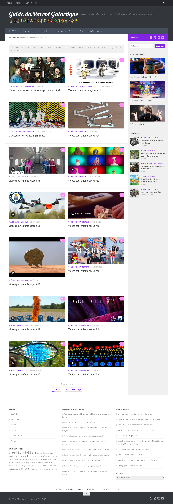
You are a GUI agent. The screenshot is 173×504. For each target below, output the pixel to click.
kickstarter (22, 463)
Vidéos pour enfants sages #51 (24, 225)
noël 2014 (21, 466)
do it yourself (36, 456)
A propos (19, 3)
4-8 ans (20, 452)
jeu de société (42, 459)
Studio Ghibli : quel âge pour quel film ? (92, 436)
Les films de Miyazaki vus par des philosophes (134, 449)
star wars (25, 468)
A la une (143, 138)
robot (45, 466)
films (10, 459)
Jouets (35, 31)
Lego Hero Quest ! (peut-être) (151, 192)
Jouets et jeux (153, 138)
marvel (41, 463)
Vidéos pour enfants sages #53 (24, 180)
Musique (12, 132)
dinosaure (23, 456)
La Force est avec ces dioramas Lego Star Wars (135, 414)
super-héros (33, 469)
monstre (45, 463)
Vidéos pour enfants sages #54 (83, 135)
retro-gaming (39, 466)
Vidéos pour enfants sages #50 (83, 225)
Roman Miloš (68, 428)
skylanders (17, 469)
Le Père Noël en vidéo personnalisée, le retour (93, 450)
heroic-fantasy (22, 459)
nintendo (12, 465)
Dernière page (75, 389)
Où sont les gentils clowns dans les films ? (87, 460)
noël (17, 466)
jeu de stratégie (50, 459)
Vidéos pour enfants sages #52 (83, 180)
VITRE (66, 460)
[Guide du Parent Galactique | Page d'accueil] (43, 17)
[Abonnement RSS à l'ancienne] (154, 37)
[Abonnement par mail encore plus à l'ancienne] (158, 37)
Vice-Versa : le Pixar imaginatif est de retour (147, 100)
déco (42, 456)
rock (48, 466)
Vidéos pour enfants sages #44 (83, 374)
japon (37, 459)
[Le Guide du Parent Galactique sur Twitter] (162, 37)
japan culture (31, 459)
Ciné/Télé (12, 31)
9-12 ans (31, 452)
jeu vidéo (14, 463)
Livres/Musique (58, 31)
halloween (15, 459)
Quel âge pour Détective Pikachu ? (143, 77)
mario (37, 463)
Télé (10, 87)
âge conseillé (54, 469)
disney (29, 456)
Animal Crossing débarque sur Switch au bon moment (136, 430)
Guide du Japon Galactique (90, 31)
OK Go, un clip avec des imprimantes (27, 135)
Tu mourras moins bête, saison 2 (84, 90)
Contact (29, 3)
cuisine (18, 456)
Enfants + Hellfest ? (137, 124)
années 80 (40, 453)
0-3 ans (12, 453)
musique (51, 463)
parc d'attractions (29, 466)
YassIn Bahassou (70, 414)
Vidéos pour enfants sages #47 (24, 329)
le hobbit (33, 463)
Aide (36, 3)
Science (71, 87)
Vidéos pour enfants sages (23, 87)
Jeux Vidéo (25, 31)
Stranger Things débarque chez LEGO (131, 455)
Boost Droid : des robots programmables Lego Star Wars (138, 460)
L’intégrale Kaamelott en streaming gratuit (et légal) (34, 90)
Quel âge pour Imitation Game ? (85, 422)
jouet (18, 463)
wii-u (43, 469)
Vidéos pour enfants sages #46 (83, 329)
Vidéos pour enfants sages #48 (83, 270)
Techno (72, 31)
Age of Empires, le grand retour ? (89, 466)
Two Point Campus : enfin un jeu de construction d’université (139, 419)
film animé (53, 456)
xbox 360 (47, 469)
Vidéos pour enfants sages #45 (24, 374)
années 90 (46, 453)
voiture (39, 469)
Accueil (9, 3)
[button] (37, 70)
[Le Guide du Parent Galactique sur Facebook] (151, 37)
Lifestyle (44, 31)
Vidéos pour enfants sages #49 (24, 284)
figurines (47, 456)
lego (28, 462)
